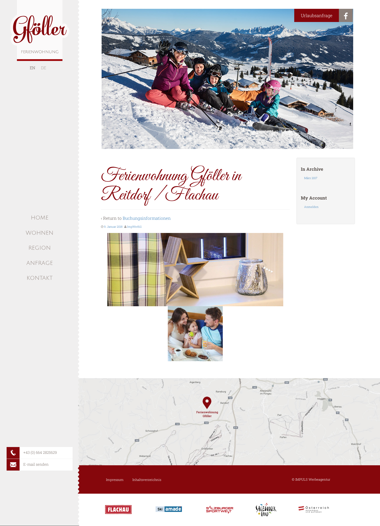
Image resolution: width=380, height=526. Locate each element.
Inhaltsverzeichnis (146, 479)
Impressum (115, 479)
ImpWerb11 (134, 227)
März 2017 (310, 178)
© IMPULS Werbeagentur (311, 479)
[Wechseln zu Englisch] (32, 67)
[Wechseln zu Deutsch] (43, 67)
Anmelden (311, 207)
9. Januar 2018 (113, 227)
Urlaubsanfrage (316, 15)
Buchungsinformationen (147, 218)
